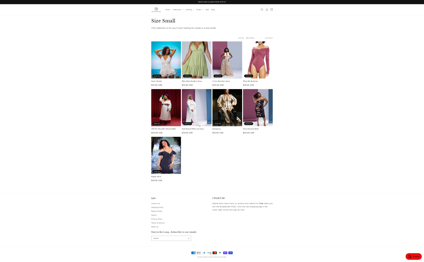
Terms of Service (158, 223)
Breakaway (216, 129)
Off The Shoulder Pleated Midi (163, 129)
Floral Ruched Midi (250, 129)
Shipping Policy (157, 207)
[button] (177, 9)
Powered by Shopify (220, 257)
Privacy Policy (156, 219)
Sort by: (241, 38)
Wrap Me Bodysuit (250, 81)
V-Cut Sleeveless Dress (221, 81)
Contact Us (155, 203)
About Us (154, 227)
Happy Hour (156, 177)
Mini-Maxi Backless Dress (192, 81)
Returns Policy (156, 211)
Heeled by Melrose (208, 257)
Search (154, 215)
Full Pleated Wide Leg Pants (193, 129)
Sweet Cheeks (156, 81)
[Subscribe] (188, 238)
